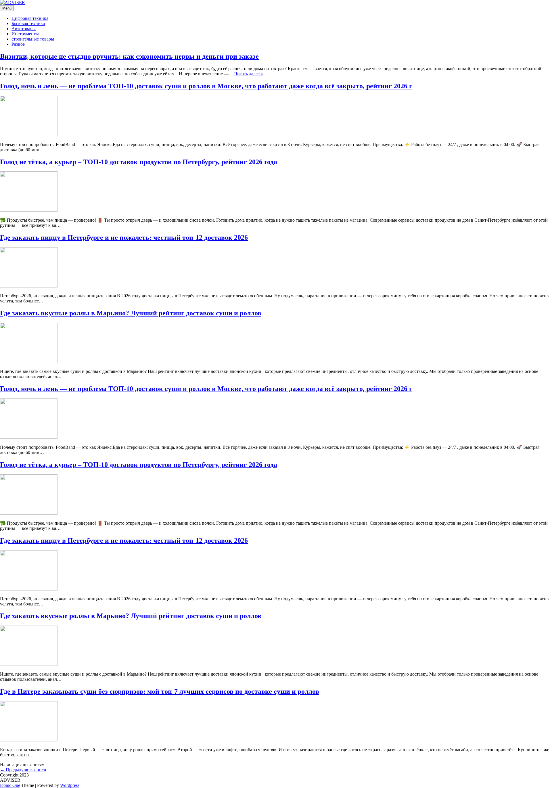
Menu (7, 8)
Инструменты (25, 33)
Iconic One (10, 785)
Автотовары (24, 28)
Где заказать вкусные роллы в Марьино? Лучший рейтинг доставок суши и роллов (130, 313)
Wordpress (69, 785)
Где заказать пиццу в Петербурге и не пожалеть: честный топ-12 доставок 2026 (124, 237)
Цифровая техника (30, 18)
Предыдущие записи (23, 769)
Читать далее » (248, 73)
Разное (18, 44)
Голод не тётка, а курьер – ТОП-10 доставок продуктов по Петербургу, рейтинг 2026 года (138, 162)
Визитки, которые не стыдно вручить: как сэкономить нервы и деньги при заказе (129, 56)
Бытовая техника (28, 23)
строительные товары (33, 39)
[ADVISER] (12, 2)
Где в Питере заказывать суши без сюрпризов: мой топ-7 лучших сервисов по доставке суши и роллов (159, 691)
